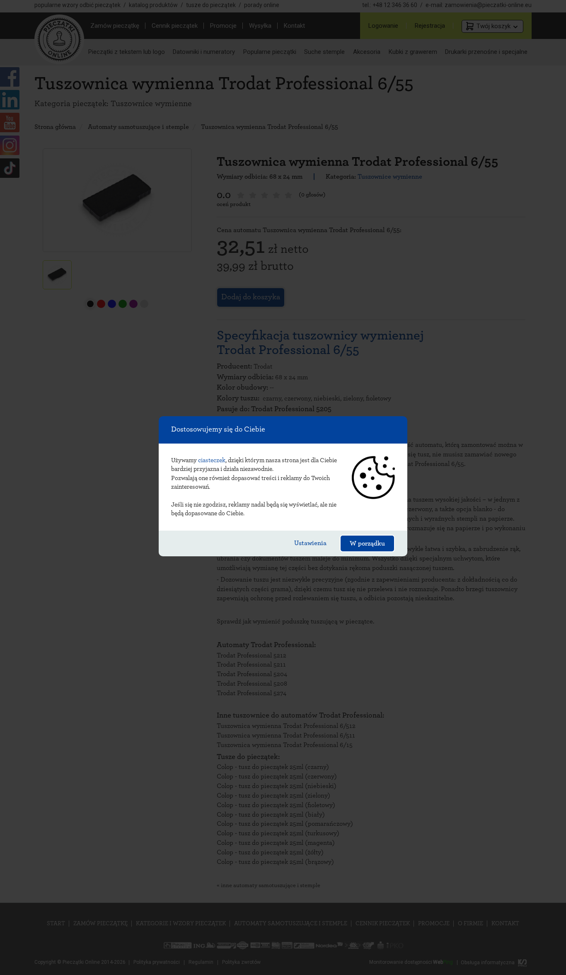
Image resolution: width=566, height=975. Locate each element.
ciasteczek (211, 460)
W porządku (367, 543)
